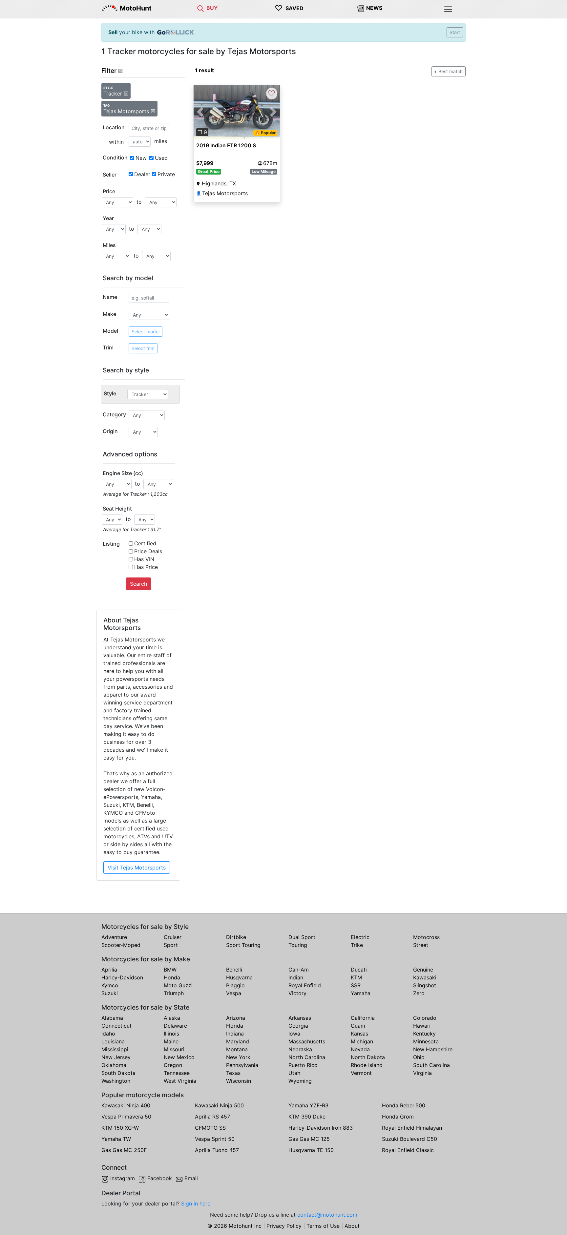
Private (166, 174)
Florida (234, 1025)
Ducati (359, 969)
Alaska (172, 1018)
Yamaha (360, 993)
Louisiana (113, 1041)
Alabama (112, 1018)
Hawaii (421, 1025)
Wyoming (300, 1081)
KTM (356, 977)
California (363, 1018)
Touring (297, 945)
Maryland (237, 1041)
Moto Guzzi (178, 985)
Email (191, 1178)
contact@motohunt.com (327, 1214)
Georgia (298, 1025)
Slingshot (424, 985)
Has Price (146, 567)
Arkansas (299, 1018)
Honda (172, 977)
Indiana (235, 1033)
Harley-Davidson (122, 977)
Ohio (419, 1057)
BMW (170, 969)
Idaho (108, 1033)
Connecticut (116, 1025)
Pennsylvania (242, 1065)
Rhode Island (367, 1065)
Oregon (173, 1065)
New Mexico (179, 1057)
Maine (171, 1041)
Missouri (174, 1049)
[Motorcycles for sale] (200, 8)
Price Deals (148, 551)
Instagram (122, 1178)
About (352, 1226)
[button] (200, 112)
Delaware (175, 1025)
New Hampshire (432, 1049)
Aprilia (109, 969)
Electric (360, 937)
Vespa (233, 993)
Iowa (294, 1033)
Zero (419, 993)
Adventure (114, 937)
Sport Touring (243, 945)
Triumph (174, 993)
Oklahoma (113, 1065)
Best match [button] (450, 71)
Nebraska (300, 1049)
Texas (233, 1073)
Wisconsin (238, 1081)
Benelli (234, 969)
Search (138, 583)
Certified (145, 543)
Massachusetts (306, 1041)
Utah (294, 1073)
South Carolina (431, 1065)
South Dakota (118, 1073)
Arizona (235, 1018)
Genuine (423, 969)
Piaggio (235, 985)
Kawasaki (424, 977)
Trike (357, 945)
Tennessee (177, 1073)
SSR (356, 985)
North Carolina (306, 1057)
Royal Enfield (304, 985)
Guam (358, 1025)
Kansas (359, 1033)
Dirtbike (236, 937)
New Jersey (116, 1057)
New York (238, 1057)
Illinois (171, 1033)
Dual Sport (301, 937)
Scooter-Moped (120, 945)
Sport (171, 945)
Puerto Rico (303, 1065)
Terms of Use (323, 1226)
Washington (115, 1081)
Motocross (426, 937)
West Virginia (180, 1081)
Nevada (360, 1049)
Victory (297, 993)
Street (420, 945)
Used (161, 158)
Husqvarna (239, 977)
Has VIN (144, 559)
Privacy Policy (284, 1226)
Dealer (142, 174)
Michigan (362, 1041)
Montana (237, 1049)
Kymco (109, 985)
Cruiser (172, 937)
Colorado (424, 1018)
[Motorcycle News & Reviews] (360, 8)
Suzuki (109, 993)
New (141, 158)
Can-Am (298, 969)
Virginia (422, 1073)
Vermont (361, 1073)
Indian (295, 977)
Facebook (159, 1178)
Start (455, 32)
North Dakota (368, 1057)
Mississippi (114, 1049)
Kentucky (424, 1033)
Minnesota (426, 1041)
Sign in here (195, 1203)
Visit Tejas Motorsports (137, 867)
